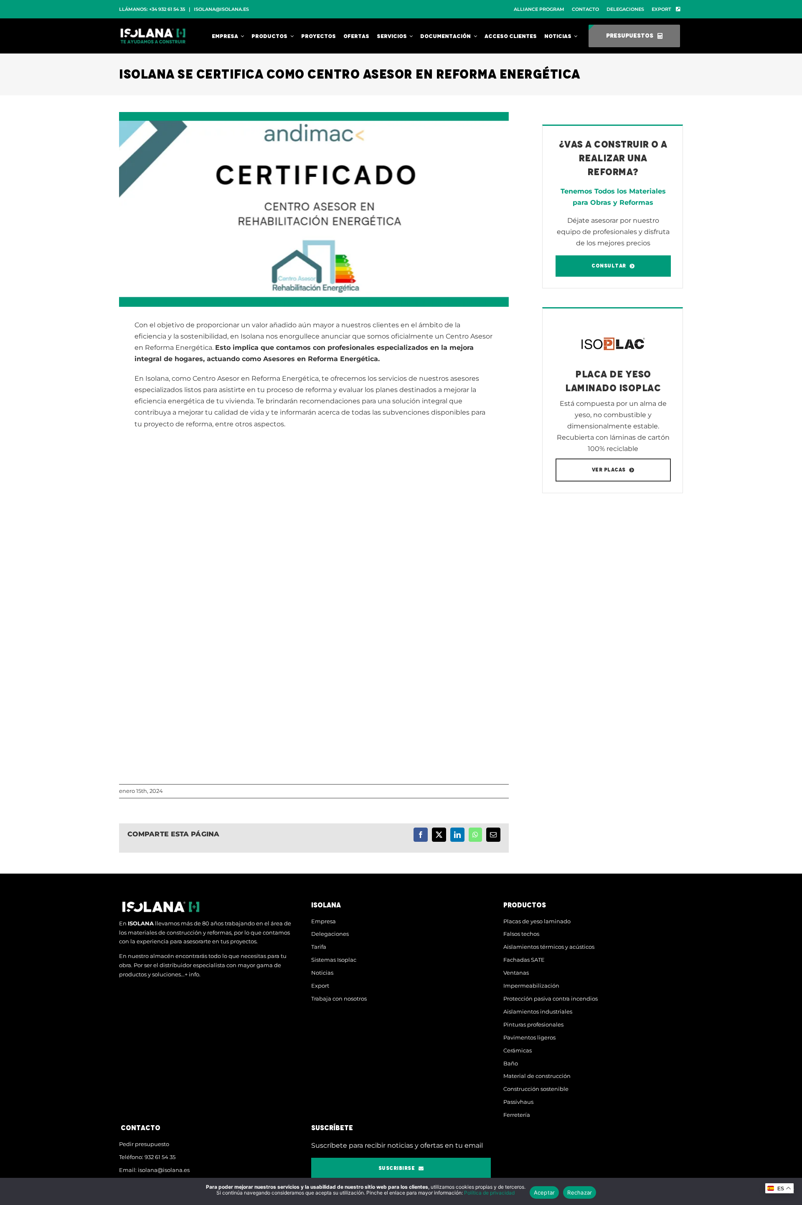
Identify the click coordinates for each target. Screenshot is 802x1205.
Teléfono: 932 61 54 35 (147, 1157)
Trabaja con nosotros (339, 998)
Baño (510, 1063)
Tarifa (318, 946)
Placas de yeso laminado (537, 921)
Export (320, 985)
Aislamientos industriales (537, 1011)
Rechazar (579, 1192)
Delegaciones (330, 933)
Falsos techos (521, 933)
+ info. (192, 974)
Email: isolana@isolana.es (154, 1170)
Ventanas (516, 972)
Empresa (323, 921)
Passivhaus (518, 1101)
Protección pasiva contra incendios (550, 998)
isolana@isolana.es (221, 9)
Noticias (322, 972)
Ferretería (516, 1114)
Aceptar (544, 1192)
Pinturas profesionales (533, 1024)
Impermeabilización (531, 985)
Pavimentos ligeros (529, 1037)
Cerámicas (517, 1050)
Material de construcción (537, 1076)
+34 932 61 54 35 (167, 9)
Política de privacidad (489, 1193)
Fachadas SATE (524, 959)
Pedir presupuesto (144, 1144)
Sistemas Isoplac (333, 959)
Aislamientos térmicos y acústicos (548, 946)
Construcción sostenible (536, 1088)
